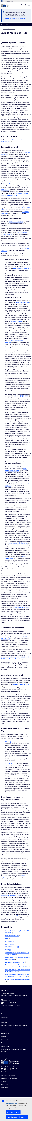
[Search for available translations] (12, 142)
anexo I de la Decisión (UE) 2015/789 (17, 543)
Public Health (5, 1046)
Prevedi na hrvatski (10, 18)
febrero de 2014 (7, 184)
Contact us (4, 1072)
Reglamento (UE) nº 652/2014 (21, 684)
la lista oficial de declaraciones (21, 607)
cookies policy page (11, 1103)
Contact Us (4, 1017)
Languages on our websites (9, 1078)
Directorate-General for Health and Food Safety (14, 1025)
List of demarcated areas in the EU (15, 962)
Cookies (3, 1081)
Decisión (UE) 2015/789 (16, 222)
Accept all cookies (13, 1112)
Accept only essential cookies (16, 1117)
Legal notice (4, 1087)
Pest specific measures (9, 28)
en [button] (21, 5)
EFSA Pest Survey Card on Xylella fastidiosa (17, 979)
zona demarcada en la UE (11, 916)
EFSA (7, 938)
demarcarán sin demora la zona (22, 268)
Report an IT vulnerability (8, 1075)
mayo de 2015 (5, 189)
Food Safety (4, 1040)
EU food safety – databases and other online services (13, 1050)
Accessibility (4, 1091)
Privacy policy (5, 1084)
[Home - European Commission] (5, 5)
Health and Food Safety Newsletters (10, 1005)
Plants (3, 1043)
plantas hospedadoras (17, 321)
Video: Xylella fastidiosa (12, 935)
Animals (3, 1036)
